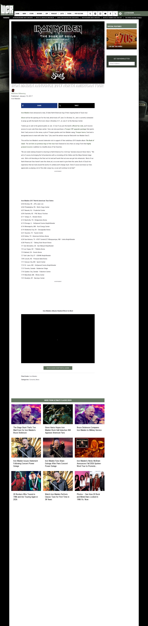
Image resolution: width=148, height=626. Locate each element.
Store (31, 13)
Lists (62, 13)
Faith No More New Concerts (91, 18)
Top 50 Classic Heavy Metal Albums (58, 368)
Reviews (39, 13)
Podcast (54, 13)
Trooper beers (81, 132)
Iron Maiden (25, 113)
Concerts (32, 379)
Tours (69, 13)
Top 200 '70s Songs (115, 46)
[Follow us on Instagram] (100, 13)
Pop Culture (79, 13)
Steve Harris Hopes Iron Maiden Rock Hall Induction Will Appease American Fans (58, 430)
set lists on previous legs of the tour (42, 144)
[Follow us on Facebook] (110, 13)
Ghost (23, 118)
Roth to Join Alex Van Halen (45, 18)
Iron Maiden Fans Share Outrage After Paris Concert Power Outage (56, 463)
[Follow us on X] (115, 13)
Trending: (6, 18)
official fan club (77, 126)
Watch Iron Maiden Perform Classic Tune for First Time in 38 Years (57, 497)
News (24, 13)
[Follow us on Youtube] (105, 13)
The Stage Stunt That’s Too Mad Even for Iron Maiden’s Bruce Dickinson (24, 430)
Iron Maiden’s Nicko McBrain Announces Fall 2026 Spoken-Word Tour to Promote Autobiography (89, 463)
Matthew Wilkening (18, 93)
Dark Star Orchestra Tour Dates (68, 18)
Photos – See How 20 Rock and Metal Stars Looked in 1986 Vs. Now (88, 497)
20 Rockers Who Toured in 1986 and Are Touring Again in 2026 (25, 497)
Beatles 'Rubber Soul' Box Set (112, 18)
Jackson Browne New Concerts (23, 18)
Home (17, 13)
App (47, 13)
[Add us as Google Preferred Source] (95, 13)
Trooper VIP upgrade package (75, 129)
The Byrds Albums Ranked (133, 18)
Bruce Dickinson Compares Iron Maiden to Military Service (89, 428)
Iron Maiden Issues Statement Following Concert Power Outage (25, 463)
